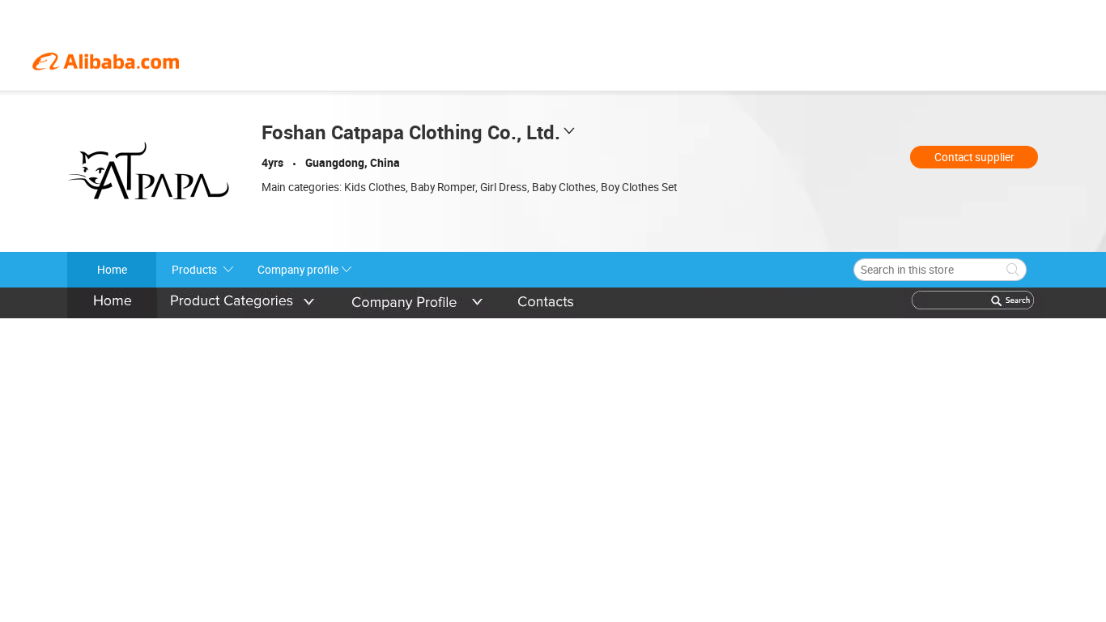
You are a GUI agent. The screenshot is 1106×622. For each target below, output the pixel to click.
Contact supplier (974, 157)
